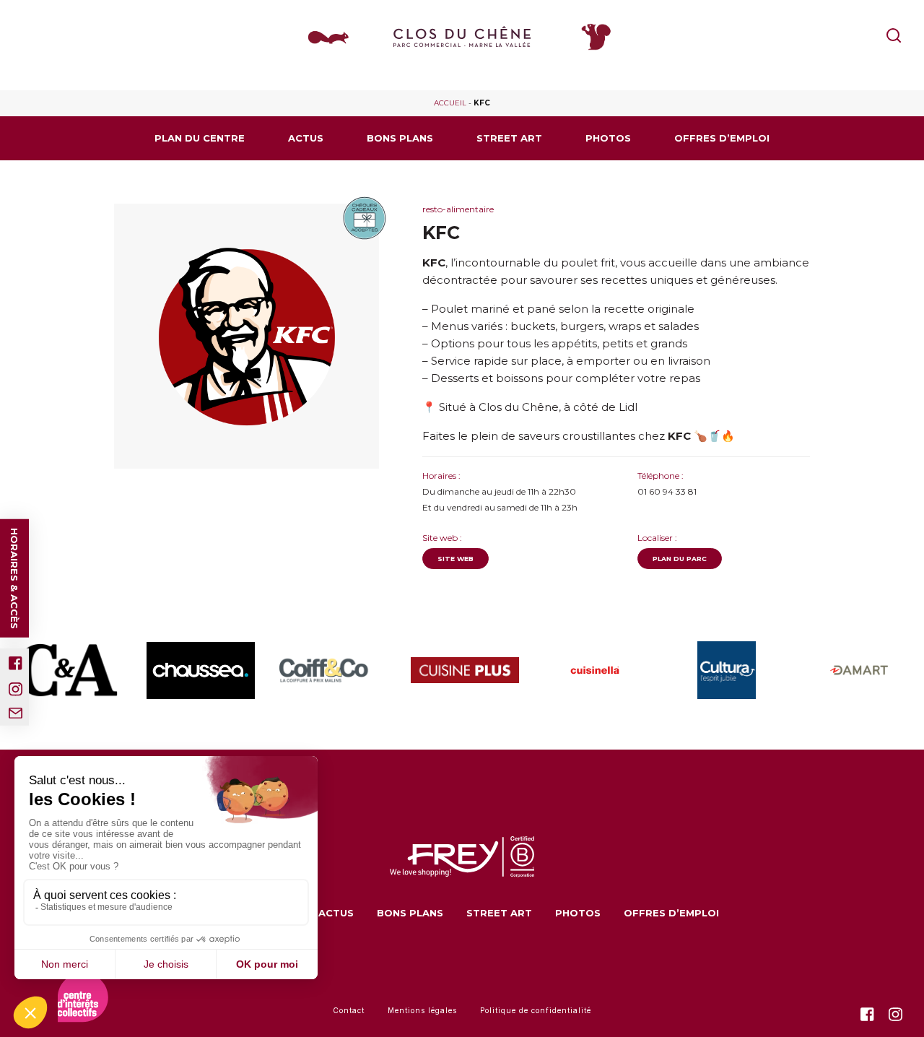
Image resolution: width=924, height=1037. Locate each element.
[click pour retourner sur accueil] (66, 670)
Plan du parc (680, 559)
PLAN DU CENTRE (199, 138)
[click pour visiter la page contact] (15, 713)
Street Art (509, 138)
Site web (455, 559)
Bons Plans (400, 138)
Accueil (450, 103)
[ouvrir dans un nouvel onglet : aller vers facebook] (15, 662)
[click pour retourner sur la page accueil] (462, 36)
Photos (608, 138)
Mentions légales (422, 1010)
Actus (305, 138)
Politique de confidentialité (535, 1010)
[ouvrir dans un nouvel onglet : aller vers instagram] (15, 688)
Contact (349, 1010)
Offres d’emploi (722, 138)
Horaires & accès (14, 577)
